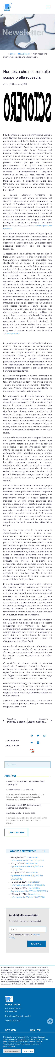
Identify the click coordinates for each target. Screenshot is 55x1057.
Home (11, 54)
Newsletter (24, 54)
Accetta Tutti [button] (28, 1051)
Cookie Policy (23, 1039)
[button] (48, 7)
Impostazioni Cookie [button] (12, 1051)
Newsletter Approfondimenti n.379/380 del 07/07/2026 (27, 866)
